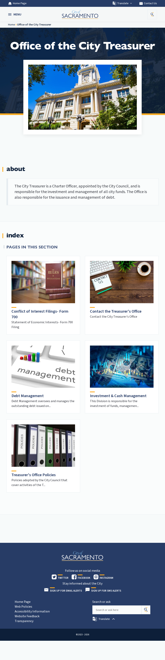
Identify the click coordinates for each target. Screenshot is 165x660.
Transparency (24, 621)
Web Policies (23, 606)
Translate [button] (123, 3)
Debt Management (27, 396)
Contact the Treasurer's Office (115, 311)
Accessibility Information (32, 611)
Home (11, 25)
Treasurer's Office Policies (33, 475)
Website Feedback (27, 616)
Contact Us (148, 3)
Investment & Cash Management (118, 396)
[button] (15, 14)
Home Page (20, 3)
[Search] (145, 609)
